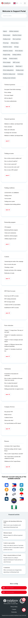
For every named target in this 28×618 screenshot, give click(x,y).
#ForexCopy (5, 43)
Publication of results (9, 273)
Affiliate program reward (10, 238)
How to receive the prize (10, 264)
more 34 (8, 394)
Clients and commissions (10, 233)
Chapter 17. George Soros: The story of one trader (13, 331)
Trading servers (8, 195)
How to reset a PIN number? (11, 170)
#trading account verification (9, 78)
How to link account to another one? (13, 158)
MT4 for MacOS (8, 98)
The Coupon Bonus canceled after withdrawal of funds (12, 457)
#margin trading (6, 54)
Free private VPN (8, 411)
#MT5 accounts (16, 62)
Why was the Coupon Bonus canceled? (13, 453)
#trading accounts (19, 70)
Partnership (14, 612)
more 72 (8, 278)
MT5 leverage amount (9, 301)
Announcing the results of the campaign (13, 261)
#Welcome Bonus (14, 43)
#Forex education (19, 50)
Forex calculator (8, 126)
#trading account (6, 39)
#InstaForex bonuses (17, 35)
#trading (5, 58)
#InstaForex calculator (8, 50)
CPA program (7, 227)
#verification (20, 74)
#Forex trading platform (8, 70)
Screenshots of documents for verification (11, 374)
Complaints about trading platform (12, 204)
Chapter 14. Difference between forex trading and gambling (13, 345)
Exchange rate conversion (10, 132)
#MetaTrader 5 (19, 66)
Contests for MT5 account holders (12, 304)
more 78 (8, 428)
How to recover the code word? (11, 167)
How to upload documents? (10, 383)
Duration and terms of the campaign (12, 270)
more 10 (8, 313)
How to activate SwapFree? (10, 161)
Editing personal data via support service (13, 389)
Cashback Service (8, 417)
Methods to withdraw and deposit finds (13, 123)
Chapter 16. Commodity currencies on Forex (13, 335)
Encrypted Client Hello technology (12, 89)
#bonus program (6, 35)
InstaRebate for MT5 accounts (11, 307)
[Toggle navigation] (25, 3)
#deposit (5, 31)
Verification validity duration (11, 386)
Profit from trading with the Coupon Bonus (12, 449)
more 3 (7, 244)
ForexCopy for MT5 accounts (11, 296)
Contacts (14, 609)
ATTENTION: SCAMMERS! (11, 192)
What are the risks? (8, 420)
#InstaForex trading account (9, 74)
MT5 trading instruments (10, 298)
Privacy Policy (14, 606)
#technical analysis (13, 58)
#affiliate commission (13, 31)
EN (17, 3)
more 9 (7, 141)
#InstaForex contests (7, 46)
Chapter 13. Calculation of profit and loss (13, 350)
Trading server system (9, 201)
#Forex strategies (6, 62)
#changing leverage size (8, 66)
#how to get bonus (17, 39)
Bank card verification (9, 129)
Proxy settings (7, 92)
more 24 (8, 209)
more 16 (8, 106)
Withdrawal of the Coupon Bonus (12, 461)
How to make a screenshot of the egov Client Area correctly (13, 379)
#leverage (16, 46)
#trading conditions (17, 54)
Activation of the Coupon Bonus (12, 446)
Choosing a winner (8, 267)
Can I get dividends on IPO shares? (12, 423)
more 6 (7, 175)
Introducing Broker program (11, 230)
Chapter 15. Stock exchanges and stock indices (13, 340)
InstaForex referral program (10, 235)
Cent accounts (7, 198)
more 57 (8, 356)
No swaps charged (8, 95)
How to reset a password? (10, 164)
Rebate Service (7, 414)
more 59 (8, 466)
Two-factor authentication (10, 101)
